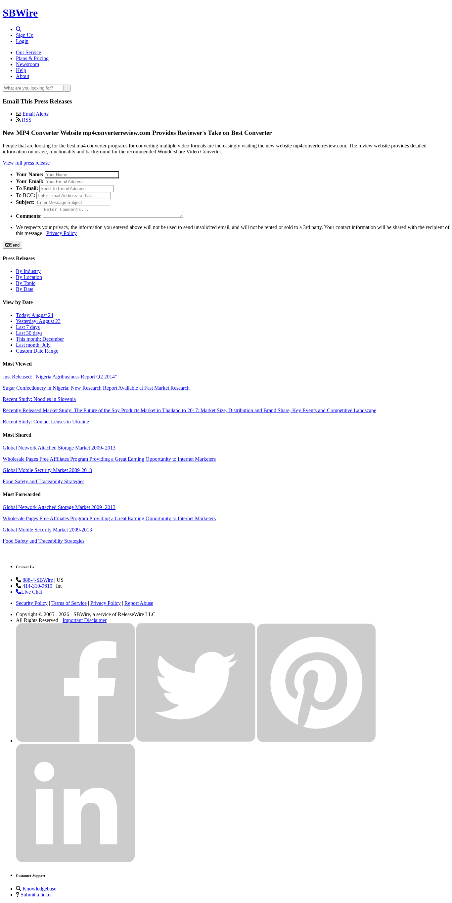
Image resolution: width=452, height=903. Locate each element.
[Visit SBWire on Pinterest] (316, 740)
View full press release (26, 163)
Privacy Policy (61, 233)
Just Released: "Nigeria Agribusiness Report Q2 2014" (60, 376)
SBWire (20, 13)
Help (21, 70)
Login (22, 41)
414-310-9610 (37, 586)
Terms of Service (69, 603)
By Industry (28, 271)
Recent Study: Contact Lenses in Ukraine (46, 421)
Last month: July (33, 345)
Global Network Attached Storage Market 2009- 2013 (59, 448)
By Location (29, 277)
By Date (24, 289)
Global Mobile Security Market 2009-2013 (47, 470)
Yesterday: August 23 (38, 321)
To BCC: (25, 195)
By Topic (25, 283)
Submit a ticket (36, 894)
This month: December (40, 339)
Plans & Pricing (32, 58)
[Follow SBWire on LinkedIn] (75, 861)
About (22, 76)
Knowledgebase (39, 888)
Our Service (28, 52)
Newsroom (27, 64)
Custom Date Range (37, 351)
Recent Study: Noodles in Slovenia (39, 399)
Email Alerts (35, 114)
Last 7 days (28, 327)
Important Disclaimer (85, 620)
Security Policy (32, 603)
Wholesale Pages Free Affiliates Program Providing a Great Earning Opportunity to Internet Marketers (109, 459)
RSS (26, 120)
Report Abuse (138, 603)
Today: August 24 (34, 315)
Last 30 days (29, 333)
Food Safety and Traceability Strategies (43, 481)
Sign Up (24, 35)
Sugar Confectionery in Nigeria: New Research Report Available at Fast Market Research (96, 388)
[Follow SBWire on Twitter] (195, 740)
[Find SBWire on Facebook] (75, 740)
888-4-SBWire (38, 580)
